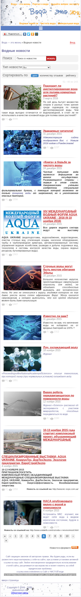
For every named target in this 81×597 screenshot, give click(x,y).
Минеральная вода (68, 23)
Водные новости (28, 23)
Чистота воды (48, 23)
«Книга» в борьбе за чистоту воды (57, 163)
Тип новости (12, 67)
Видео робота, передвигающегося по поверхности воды (58, 395)
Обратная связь (19, 593)
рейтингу (71, 75)
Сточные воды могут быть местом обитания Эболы (59, 269)
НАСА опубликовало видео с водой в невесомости (57, 504)
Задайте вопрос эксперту (65, 4)
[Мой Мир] (37, 34)
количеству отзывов (51, 75)
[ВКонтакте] (25, 34)
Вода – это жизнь (20, 4)
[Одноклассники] (33, 34)
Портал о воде (40, 4)
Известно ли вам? (55, 316)
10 (67, 536)
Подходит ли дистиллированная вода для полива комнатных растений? (60, 90)
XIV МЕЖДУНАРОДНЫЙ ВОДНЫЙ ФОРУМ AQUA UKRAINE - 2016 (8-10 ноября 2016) (60, 216)
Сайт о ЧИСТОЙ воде (53, 571)
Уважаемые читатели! (58, 130)
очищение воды (21, 193)
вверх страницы (10, 580)
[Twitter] (29, 34)
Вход (72, 42)
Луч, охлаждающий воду (60, 347)
